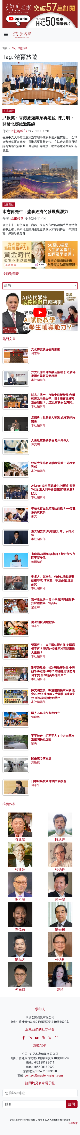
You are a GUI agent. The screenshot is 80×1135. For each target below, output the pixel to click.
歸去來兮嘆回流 (41, 758)
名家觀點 (9, 204)
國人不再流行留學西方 (45, 713)
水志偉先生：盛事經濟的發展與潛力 (35, 211)
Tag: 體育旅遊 (19, 48)
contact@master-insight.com (44, 1075)
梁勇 (34, 743)
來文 (34, 516)
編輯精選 (17, 219)
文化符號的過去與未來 (45, 349)
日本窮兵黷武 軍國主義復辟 (48, 781)
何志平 (35, 353)
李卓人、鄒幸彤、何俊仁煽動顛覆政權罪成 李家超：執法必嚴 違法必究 (52, 580)
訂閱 (71, 1104)
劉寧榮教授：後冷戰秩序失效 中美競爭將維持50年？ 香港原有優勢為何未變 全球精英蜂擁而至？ (53, 671)
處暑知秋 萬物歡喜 (43, 622)
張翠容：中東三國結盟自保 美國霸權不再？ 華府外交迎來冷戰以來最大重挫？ (53, 648)
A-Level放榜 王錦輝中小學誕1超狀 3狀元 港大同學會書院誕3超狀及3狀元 (53, 489)
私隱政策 (73, 1123)
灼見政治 (9, 110)
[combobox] (40, 285)
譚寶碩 (35, 444)
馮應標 (35, 762)
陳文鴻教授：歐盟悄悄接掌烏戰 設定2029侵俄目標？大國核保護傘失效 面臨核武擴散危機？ (53, 694)
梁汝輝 (35, 607)
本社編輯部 (18, 131)
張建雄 (35, 717)
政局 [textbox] (7, 285)
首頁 (4, 48)
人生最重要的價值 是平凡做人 (50, 440)
